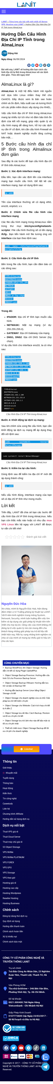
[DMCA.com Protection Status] (26, 1038)
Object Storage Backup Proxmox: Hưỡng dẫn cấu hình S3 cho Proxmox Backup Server (26, 677)
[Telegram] (40, 65)
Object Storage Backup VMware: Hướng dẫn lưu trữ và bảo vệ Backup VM (25, 684)
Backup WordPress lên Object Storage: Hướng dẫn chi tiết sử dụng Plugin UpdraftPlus (25, 669)
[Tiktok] (44, 65)
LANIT (4, 22)
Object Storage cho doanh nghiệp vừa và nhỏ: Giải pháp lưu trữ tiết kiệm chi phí (26, 699)
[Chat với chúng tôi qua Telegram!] (45, 1070)
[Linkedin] (48, 65)
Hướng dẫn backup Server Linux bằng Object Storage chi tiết (24, 692)
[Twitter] (33, 65)
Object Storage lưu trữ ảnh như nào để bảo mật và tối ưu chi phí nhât (26, 722)
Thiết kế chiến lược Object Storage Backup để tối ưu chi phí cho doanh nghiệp (26, 729)
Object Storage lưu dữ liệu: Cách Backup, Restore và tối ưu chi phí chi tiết (26, 714)
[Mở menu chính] (4, 11)
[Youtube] (36, 65)
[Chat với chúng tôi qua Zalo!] (45, 1061)
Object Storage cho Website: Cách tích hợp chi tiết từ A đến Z (26, 707)
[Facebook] (29, 65)
